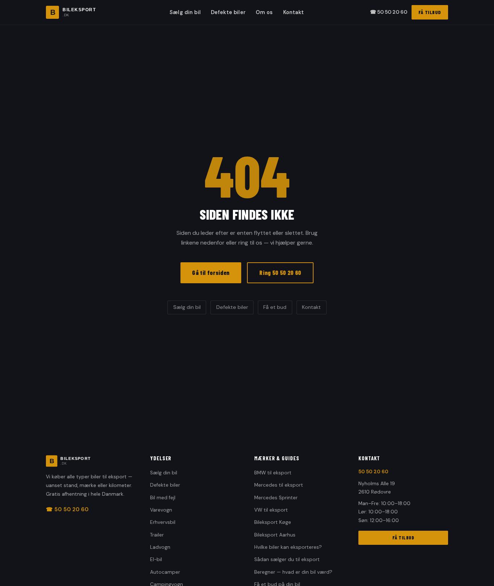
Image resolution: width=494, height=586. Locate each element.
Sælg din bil (185, 12)
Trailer (157, 535)
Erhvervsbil (162, 522)
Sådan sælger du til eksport (287, 559)
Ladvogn (160, 547)
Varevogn (161, 510)
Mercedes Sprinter (276, 498)
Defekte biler (228, 12)
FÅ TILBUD (429, 12)
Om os (264, 12)
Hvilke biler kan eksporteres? (288, 547)
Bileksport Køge (272, 522)
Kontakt (293, 12)
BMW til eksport (272, 473)
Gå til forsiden (211, 272)
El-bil (156, 559)
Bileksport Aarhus (274, 535)
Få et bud (274, 307)
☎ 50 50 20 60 (388, 12)
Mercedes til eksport (278, 485)
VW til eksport (271, 510)
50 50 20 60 (373, 472)
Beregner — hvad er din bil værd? (293, 572)
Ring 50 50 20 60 (280, 272)
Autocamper (165, 572)
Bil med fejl (162, 498)
